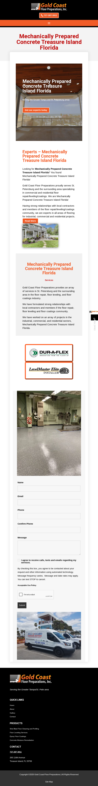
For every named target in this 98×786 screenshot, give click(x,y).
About (12, 709)
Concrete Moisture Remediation (22, 740)
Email (20, 496)
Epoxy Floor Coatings (18, 736)
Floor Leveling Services (18, 733)
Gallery (12, 713)
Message (22, 537)
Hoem (12, 705)
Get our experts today (36, 110)
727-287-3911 (50, 15)
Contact (13, 717)
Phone (21, 510)
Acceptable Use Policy (27, 585)
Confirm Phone (25, 524)
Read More (30, 221)
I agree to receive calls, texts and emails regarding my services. (48, 561)
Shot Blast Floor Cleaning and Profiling (24, 729)
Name (20, 482)
